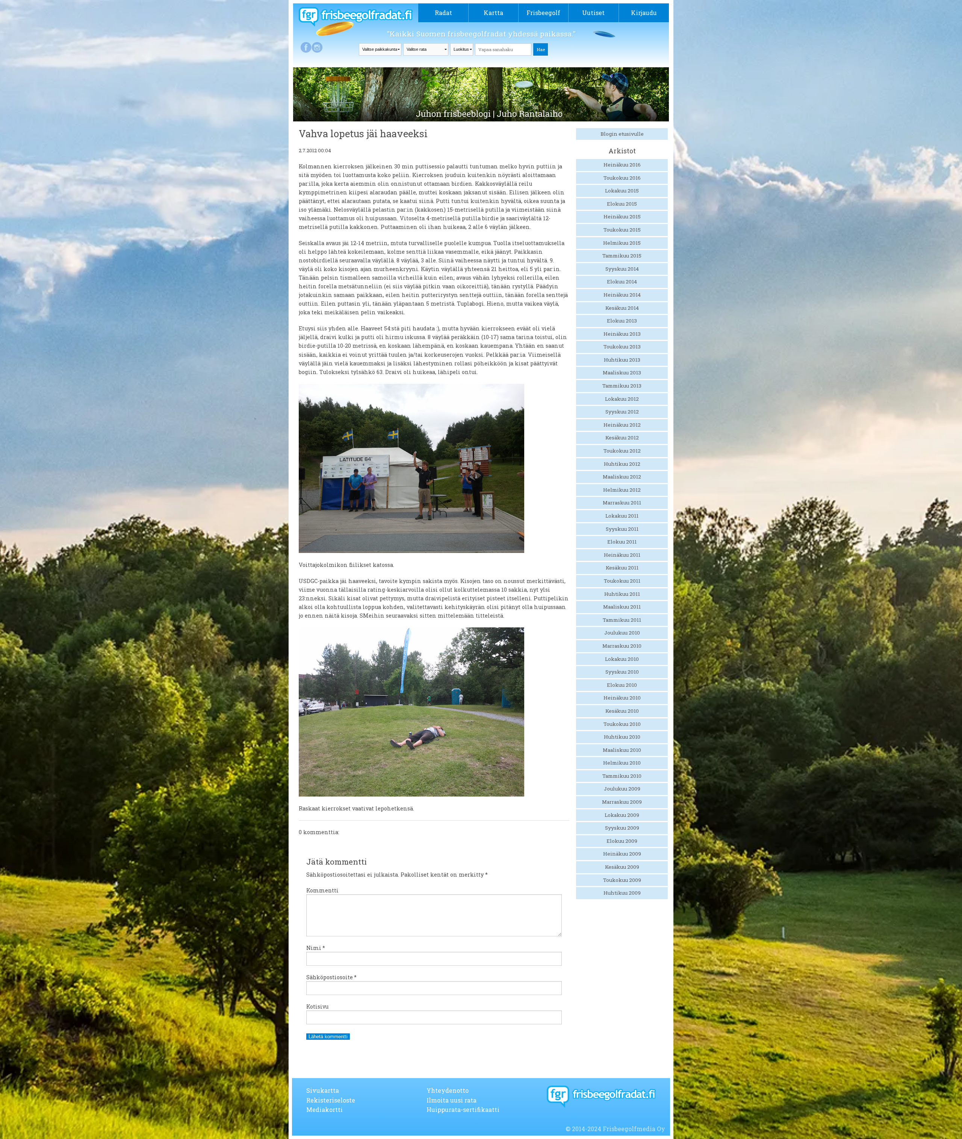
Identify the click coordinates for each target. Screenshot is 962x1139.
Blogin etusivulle (622, 133)
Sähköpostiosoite (331, 977)
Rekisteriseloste (330, 1100)
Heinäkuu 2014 (622, 294)
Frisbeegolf (543, 13)
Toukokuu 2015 (622, 229)
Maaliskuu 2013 (622, 372)
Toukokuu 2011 (622, 580)
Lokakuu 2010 (622, 659)
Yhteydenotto (448, 1090)
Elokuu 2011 (622, 541)
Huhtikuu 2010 (622, 736)
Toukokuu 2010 (622, 724)
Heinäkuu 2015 (622, 216)
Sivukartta (322, 1090)
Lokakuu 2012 (622, 398)
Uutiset (593, 13)
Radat (443, 13)
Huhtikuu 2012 (622, 463)
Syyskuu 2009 (622, 827)
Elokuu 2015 (622, 203)
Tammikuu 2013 (621, 385)
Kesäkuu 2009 (622, 866)
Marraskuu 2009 (622, 801)
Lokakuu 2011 (621, 515)
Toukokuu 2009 (622, 880)
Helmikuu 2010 (622, 762)
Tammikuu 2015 (621, 255)
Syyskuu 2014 (622, 268)
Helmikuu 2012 (622, 489)
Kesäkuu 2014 (622, 307)
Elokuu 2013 (622, 320)
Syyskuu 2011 (622, 529)
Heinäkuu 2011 (622, 554)
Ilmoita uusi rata (451, 1100)
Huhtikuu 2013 (622, 359)
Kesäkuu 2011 (622, 567)
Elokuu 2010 (622, 685)
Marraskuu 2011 (622, 502)
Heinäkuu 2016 (622, 164)
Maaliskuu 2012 (622, 476)
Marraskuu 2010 (621, 645)
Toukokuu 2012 (622, 450)
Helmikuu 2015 (622, 242)
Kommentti (322, 890)
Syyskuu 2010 (622, 671)
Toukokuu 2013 (622, 346)
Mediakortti (324, 1109)
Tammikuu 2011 (622, 619)
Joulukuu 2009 (622, 788)
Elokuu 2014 (622, 281)
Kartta (493, 13)
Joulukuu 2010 (622, 632)
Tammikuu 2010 (621, 775)
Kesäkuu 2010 (622, 710)
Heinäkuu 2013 (622, 333)
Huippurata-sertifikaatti (463, 1109)
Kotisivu (317, 1006)
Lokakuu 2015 (622, 190)
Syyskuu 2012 (622, 411)
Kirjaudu (644, 13)
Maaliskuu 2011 (622, 606)
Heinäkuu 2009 (622, 853)
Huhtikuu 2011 (622, 594)
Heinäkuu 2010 (622, 697)
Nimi (315, 947)
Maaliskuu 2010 (622, 750)
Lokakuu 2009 (622, 815)
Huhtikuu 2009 (622, 892)
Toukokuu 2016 (622, 177)
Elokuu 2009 (622, 841)
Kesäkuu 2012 (622, 437)
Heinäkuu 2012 (622, 424)
